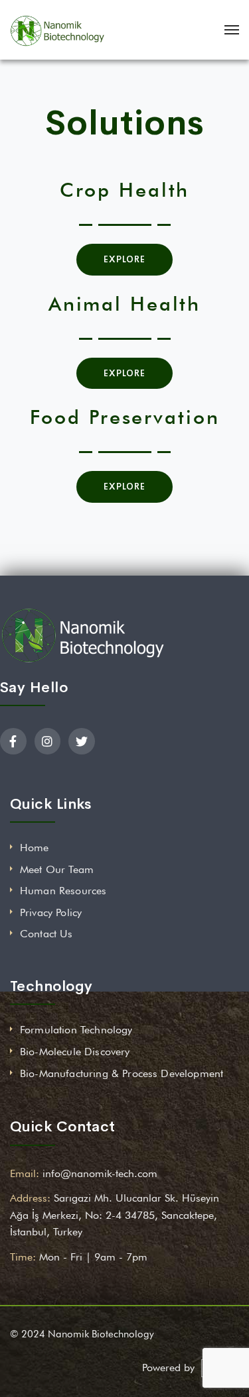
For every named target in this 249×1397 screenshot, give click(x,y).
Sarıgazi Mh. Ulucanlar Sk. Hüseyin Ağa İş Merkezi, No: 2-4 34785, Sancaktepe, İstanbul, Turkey (114, 1215)
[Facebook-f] (13, 741)
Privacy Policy (51, 912)
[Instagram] (48, 741)
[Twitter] (81, 741)
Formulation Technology (76, 1029)
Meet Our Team (57, 869)
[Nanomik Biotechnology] (57, 30)
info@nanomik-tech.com (99, 1173)
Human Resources (63, 890)
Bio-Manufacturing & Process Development (121, 1073)
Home (34, 847)
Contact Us (46, 933)
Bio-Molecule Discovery (75, 1051)
